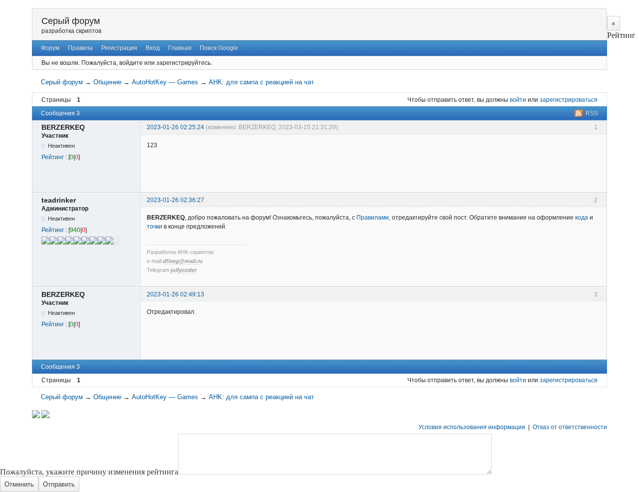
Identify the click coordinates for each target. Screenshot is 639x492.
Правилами (372, 217)
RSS (592, 113)
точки (154, 226)
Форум (50, 47)
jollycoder (184, 270)
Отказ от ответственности (570, 427)
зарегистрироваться (569, 99)
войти (518, 99)
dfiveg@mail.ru (183, 261)
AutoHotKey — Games (165, 82)
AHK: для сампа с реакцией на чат (261, 82)
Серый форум (70, 21)
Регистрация (119, 47)
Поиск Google (219, 47)
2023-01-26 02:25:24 (175, 127)
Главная (180, 47)
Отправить (59, 484)
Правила (80, 47)
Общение (107, 82)
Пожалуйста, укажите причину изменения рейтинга (89, 472)
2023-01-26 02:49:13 (175, 294)
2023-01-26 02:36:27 (175, 200)
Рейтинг (52, 157)
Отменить (19, 484)
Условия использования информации (471, 427)
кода (581, 217)
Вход (153, 47)
